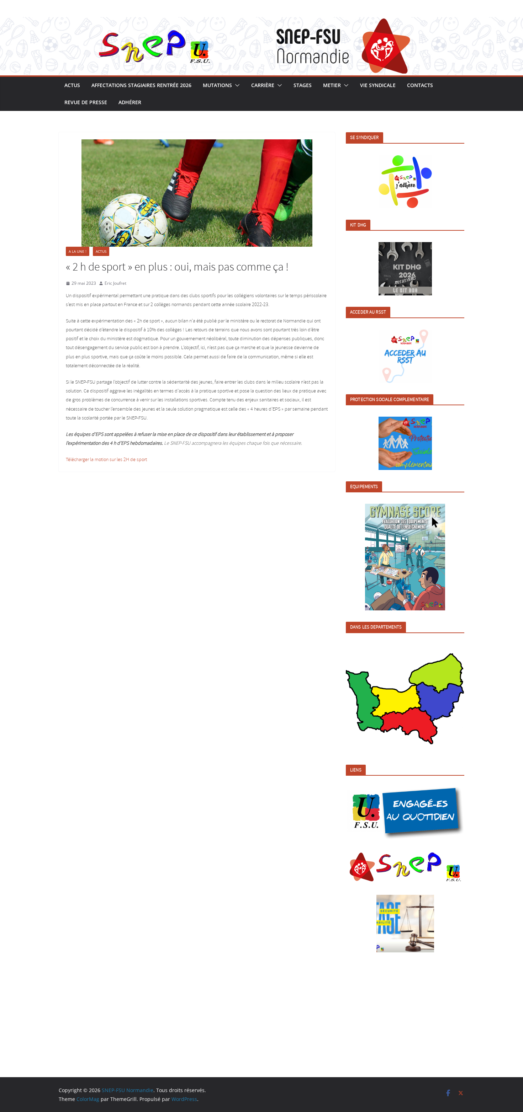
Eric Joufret (115, 283)
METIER (332, 85)
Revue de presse (85, 102)
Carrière (262, 85)
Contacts (420, 85)
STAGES (303, 85)
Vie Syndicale (378, 85)
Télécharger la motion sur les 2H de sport (106, 459)
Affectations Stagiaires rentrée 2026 (141, 85)
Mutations (217, 85)
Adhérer (129, 102)
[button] (236, 85)
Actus (72, 85)
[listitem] (363, 700)
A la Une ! (77, 251)
